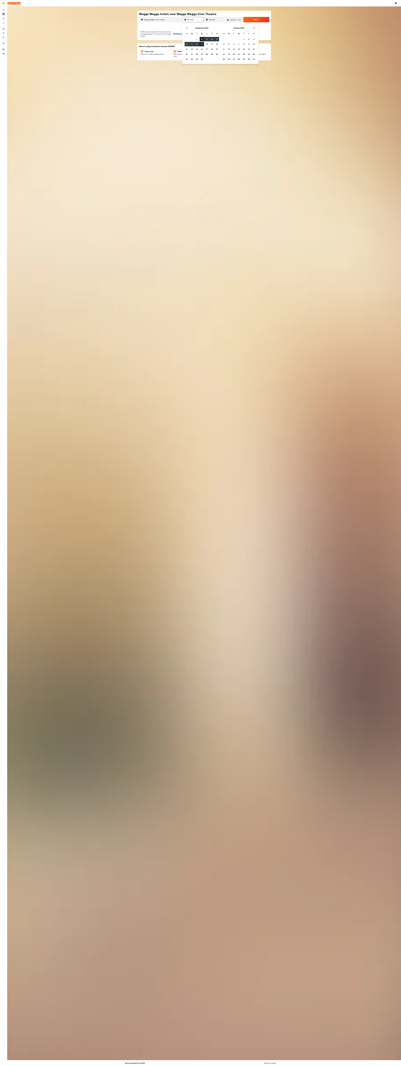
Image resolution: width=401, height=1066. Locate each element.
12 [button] (217, 44)
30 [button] (202, 59)
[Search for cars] (3, 18)
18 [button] (212, 49)
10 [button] (207, 44)
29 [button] (197, 59)
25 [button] (212, 54)
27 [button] (187, 59)
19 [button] (217, 49)
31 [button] (254, 59)
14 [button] (192, 49)
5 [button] (216, 39)
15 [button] (197, 49)
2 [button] (201, 39)
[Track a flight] (3, 37)
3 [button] (206, 39)
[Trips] (3, 43)
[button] (3, 3)
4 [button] (211, 39)
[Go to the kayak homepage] (14, 3)
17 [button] (207, 49)
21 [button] (192, 54)
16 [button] (202, 49)
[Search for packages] (3, 23)
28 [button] (192, 59)
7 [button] (191, 44)
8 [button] (196, 44)
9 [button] (201, 44)
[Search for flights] (3, 10)
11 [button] (212, 44)
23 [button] (202, 54)
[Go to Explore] (3, 33)
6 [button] (186, 44)
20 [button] (187, 54)
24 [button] (207, 54)
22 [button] (197, 54)
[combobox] (162, 19)
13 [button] (187, 49)
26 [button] (217, 54)
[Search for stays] (3, 14)
